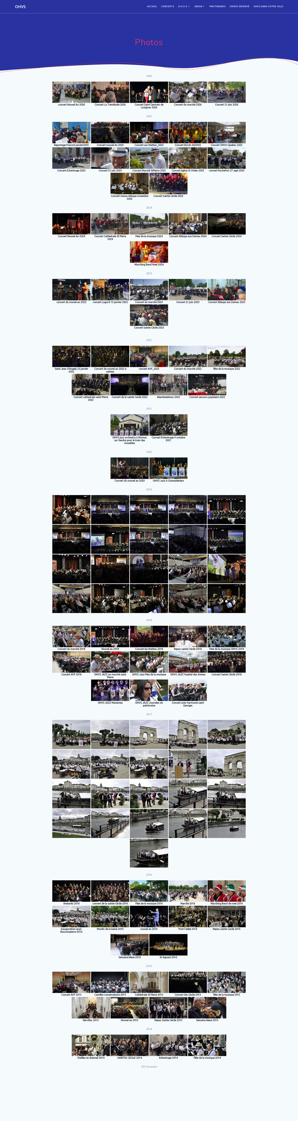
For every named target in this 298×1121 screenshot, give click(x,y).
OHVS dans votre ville (268, 6)
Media (198, 6)
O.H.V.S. (183, 6)
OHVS (20, 7)
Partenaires (217, 6)
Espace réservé (239, 6)
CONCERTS (167, 6)
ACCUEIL (152, 6)
